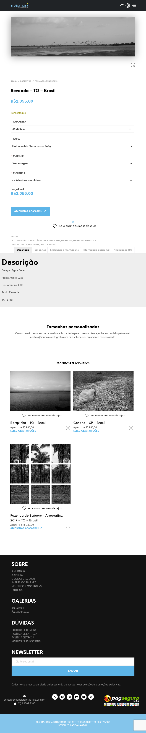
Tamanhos (39, 250)
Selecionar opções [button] (23, 431)
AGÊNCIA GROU (79, 725)
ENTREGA (17, 589)
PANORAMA (34, 245)
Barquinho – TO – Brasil (28, 423)
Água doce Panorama (48, 241)
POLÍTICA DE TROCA (23, 637)
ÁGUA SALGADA (20, 611)
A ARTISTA (17, 574)
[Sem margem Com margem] (73, 163)
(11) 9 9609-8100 (26, 703)
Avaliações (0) (123, 250)
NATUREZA (22, 245)
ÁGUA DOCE (18, 608)
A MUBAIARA (18, 571)
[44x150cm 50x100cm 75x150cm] (72, 129)
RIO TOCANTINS (48, 245)
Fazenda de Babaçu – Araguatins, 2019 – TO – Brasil (36, 518)
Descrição (23, 250)
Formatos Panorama (46, 81)
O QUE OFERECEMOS (23, 578)
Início (14, 81)
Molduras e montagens (64, 250)
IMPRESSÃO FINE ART (24, 582)
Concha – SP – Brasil (89, 423)
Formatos (25, 81)
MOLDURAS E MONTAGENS (27, 586)
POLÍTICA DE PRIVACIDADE (26, 641)
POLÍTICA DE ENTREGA (24, 633)
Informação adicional (96, 250)
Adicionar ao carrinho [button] (26, 528)
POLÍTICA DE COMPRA (24, 629)
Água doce (30, 241)
